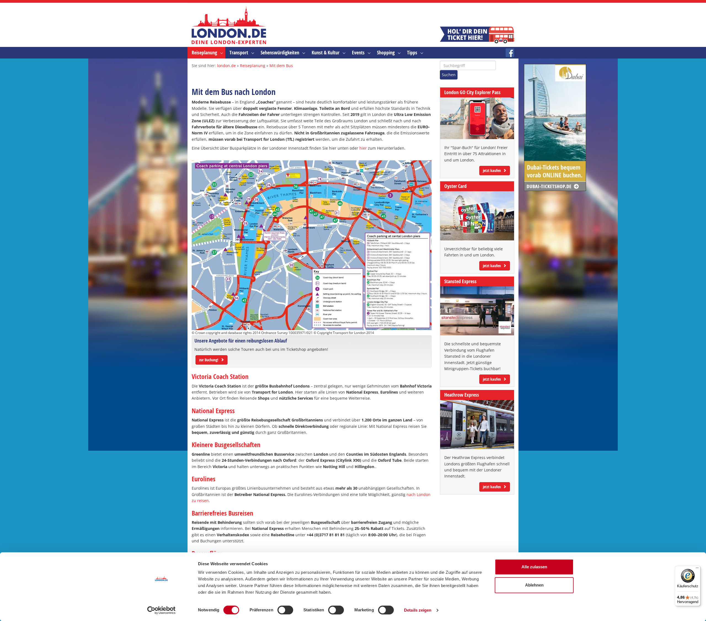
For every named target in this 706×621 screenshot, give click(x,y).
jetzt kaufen (492, 170)
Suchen (449, 74)
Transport (238, 52)
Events (358, 52)
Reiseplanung (204, 52)
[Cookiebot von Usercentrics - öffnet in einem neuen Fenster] (161, 610)
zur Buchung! (208, 359)
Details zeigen (417, 610)
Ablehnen (534, 585)
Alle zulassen (534, 566)
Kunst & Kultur (325, 52)
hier (363, 148)
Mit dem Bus (281, 65)
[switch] (285, 610)
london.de (226, 65)
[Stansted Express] (477, 310)
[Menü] (697, 569)
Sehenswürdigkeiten (280, 52)
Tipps (412, 52)
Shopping (386, 52)
